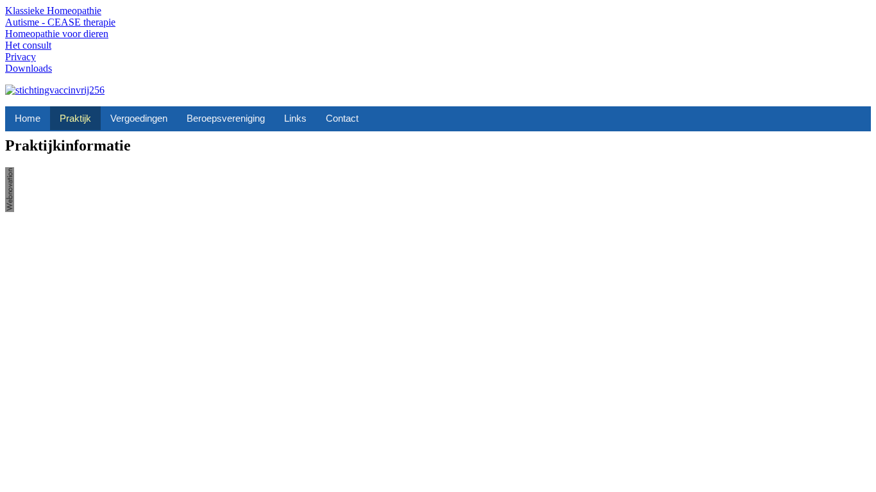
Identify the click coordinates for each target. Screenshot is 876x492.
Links (295, 118)
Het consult (28, 45)
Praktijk (75, 118)
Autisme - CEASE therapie (60, 22)
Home (27, 118)
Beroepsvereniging (226, 118)
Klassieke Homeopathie (53, 10)
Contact (342, 118)
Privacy (20, 56)
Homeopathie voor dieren (56, 33)
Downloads (28, 68)
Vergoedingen (138, 118)
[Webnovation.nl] (9, 208)
